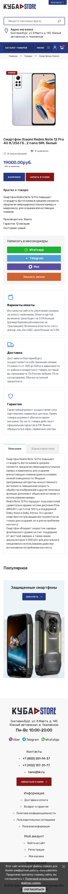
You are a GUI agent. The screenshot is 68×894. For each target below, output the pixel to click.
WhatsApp (52, 739)
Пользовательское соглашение (36, 819)
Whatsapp (36, 250)
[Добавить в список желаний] (15, 153)
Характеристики (42, 448)
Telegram (36, 258)
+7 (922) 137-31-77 (36, 765)
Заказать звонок (34, 276)
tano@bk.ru (36, 772)
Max (36, 266)
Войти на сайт (36, 843)
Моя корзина (36, 856)
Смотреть (32, 597)
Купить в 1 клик (40, 177)
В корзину (14, 177)
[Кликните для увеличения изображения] (34, 99)
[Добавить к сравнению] (39, 151)
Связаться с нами (32, 782)
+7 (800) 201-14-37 (36, 758)
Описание (14, 448)
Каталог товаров (16, 48)
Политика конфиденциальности (36, 813)
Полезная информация (36, 826)
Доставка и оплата (36, 800)
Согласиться (34, 889)
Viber (16, 739)
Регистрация (36, 849)
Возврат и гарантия (36, 806)
